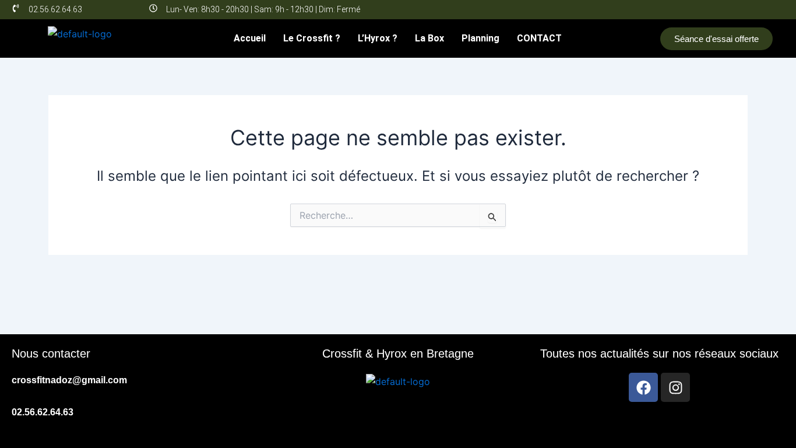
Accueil (250, 38)
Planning (480, 38)
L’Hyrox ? (377, 38)
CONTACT (539, 38)
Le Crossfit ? (311, 38)
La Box (429, 38)
